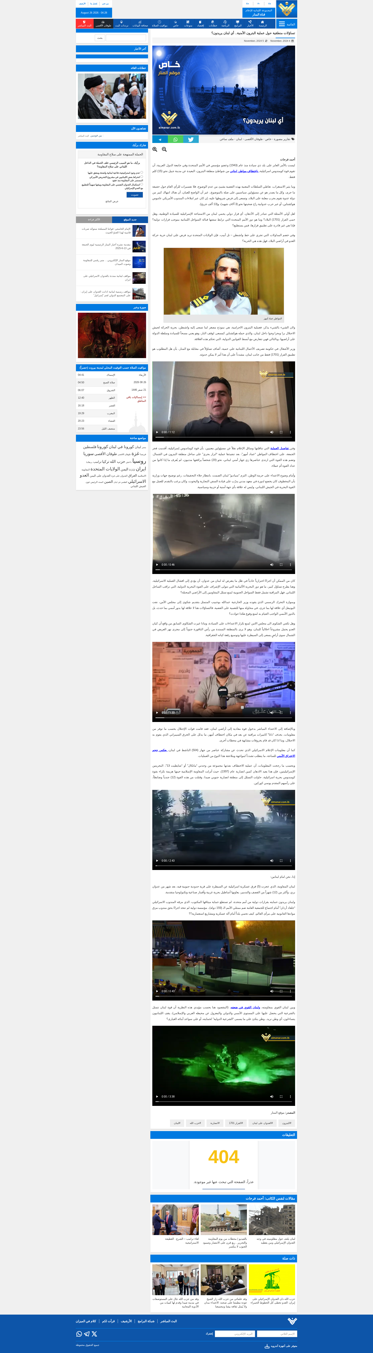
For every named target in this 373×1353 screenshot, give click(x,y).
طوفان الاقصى (124, 454)
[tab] (112, 154)
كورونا (102, 446)
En (247, 4)
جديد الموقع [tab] (130, 219)
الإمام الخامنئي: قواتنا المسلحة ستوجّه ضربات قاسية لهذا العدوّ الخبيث (106, 230)
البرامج (238, 25)
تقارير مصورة (282, 139)
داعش (129, 462)
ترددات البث (121, 25)
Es (269, 4)
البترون (286, 1123)
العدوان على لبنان (261, 1123)
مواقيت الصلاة (159, 25)
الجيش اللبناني (138, 486)
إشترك (209, 1333)
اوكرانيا (132, 469)
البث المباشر (83, 136)
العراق (132, 475)
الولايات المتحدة (105, 468)
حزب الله (195, 1123)
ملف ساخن (227, 139)
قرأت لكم (108, 1321)
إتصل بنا (93, 4)
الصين (108, 482)
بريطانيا (89, 462)
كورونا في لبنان (121, 447)
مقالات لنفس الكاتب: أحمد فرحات (270, 1198)
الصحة (100, 482)
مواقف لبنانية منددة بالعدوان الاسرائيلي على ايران (107, 277)
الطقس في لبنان (120, 482)
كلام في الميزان (86, 1321)
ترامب (97, 461)
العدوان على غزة (119, 475)
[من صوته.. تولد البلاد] (112, 335)
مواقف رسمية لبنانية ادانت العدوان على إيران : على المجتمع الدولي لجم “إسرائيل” (105, 293)
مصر (144, 447)
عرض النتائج (112, 201)
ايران (141, 468)
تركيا (105, 462)
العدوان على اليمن (100, 475)
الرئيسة (263, 25)
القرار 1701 (235, 1123)
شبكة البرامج (146, 1321)
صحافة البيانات (140, 25)
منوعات (188, 25)
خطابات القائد (138, 67)
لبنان (239, 139)
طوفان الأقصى (254, 139)
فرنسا (143, 454)
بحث (100, 37)
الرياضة (225, 25)
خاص (176, 25)
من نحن (105, 4)
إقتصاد (200, 25)
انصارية (214, 1123)
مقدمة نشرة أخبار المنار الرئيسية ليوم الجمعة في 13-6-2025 (106, 246)
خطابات (213, 25)
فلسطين (89, 447)
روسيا (139, 461)
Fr (259, 4)
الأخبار (250, 25)
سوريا (88, 453)
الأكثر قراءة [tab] (94, 219)
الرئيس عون (92, 482)
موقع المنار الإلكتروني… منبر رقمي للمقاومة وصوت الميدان (107, 262)
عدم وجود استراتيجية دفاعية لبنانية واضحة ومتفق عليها (114, 172)
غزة (135, 453)
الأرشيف (82, 4)
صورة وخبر (139, 307)
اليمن (124, 469)
